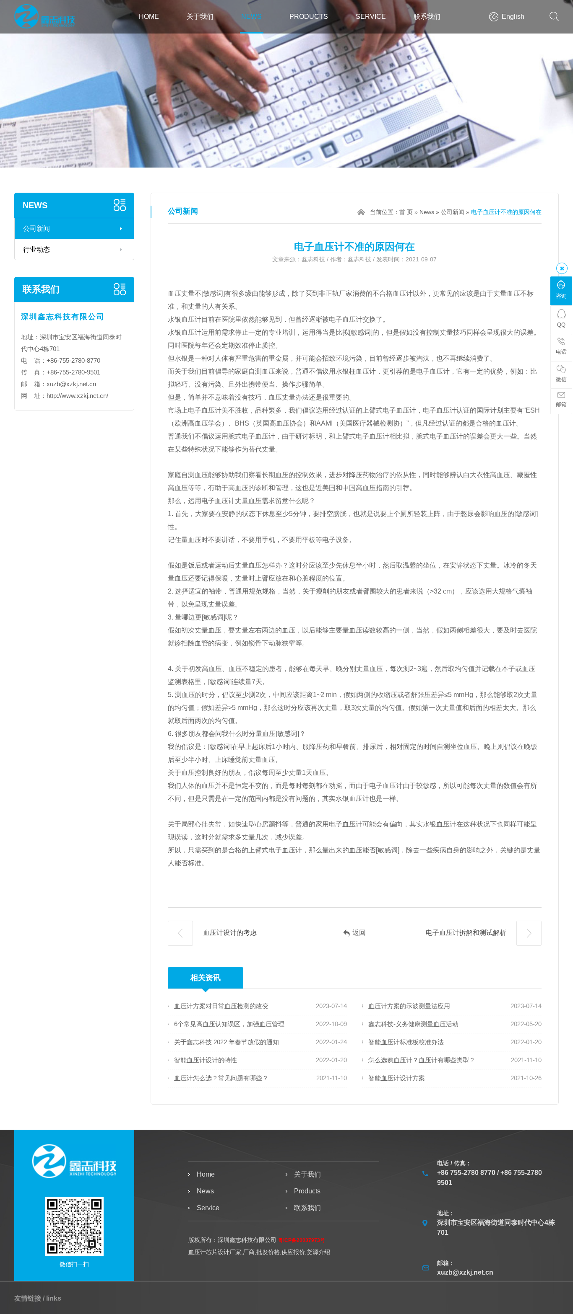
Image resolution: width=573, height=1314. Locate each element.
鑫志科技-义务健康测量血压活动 (413, 1023)
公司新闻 (36, 228)
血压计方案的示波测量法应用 (409, 1005)
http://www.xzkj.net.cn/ (77, 395)
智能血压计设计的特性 (205, 1060)
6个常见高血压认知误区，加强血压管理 (229, 1023)
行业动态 (36, 249)
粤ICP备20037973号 (301, 1240)
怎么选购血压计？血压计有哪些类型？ (421, 1060)
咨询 (561, 296)
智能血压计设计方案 (396, 1078)
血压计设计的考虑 (229, 932)
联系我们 (427, 16)
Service (371, 16)
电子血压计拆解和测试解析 (467, 932)
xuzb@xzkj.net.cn (71, 383)
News (251, 16)
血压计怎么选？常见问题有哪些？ (221, 1078)
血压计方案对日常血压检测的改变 (221, 1005)
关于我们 (200, 16)
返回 (359, 932)
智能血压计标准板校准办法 (406, 1042)
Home (149, 16)
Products (308, 16)
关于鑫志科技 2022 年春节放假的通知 (226, 1042)
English (513, 16)
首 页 (406, 212)
